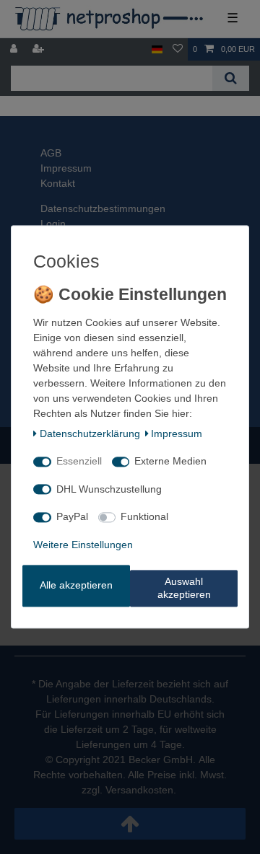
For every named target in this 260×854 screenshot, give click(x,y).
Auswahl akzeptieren (184, 588)
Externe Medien (170, 461)
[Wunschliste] (178, 49)
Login (53, 223)
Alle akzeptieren (76, 585)
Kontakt (57, 183)
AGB (50, 153)
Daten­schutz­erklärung (90, 433)
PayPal (72, 517)
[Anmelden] (15, 49)
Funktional (144, 517)
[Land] (157, 49)
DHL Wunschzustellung (109, 489)
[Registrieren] (39, 49)
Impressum (66, 168)
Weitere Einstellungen (83, 544)
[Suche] (230, 78)
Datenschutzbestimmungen (102, 208)
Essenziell (79, 461)
